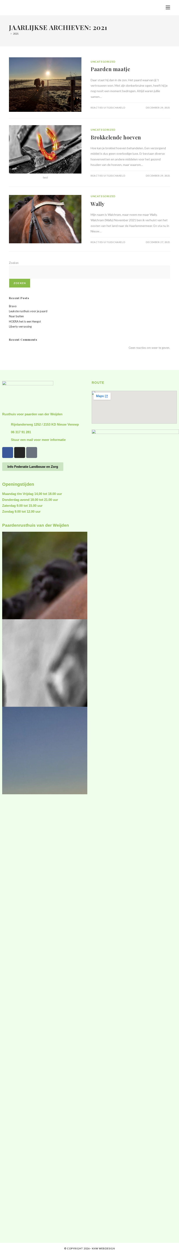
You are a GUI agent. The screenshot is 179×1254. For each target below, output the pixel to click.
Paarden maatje (110, 68)
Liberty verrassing (20, 326)
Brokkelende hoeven (116, 137)
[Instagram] (19, 452)
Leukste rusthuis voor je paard (28, 311)
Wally (98, 203)
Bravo (13, 306)
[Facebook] (7, 452)
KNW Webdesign (103, 1248)
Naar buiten (16, 316)
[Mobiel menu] (168, 7)
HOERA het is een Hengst (25, 321)
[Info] (31, 452)
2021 (16, 33)
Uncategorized (103, 61)
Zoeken (14, 263)
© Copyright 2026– (78, 1248)
